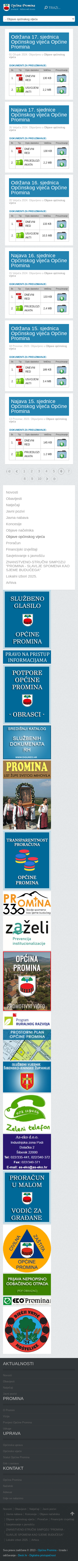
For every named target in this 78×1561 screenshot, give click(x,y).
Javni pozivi (10, 1393)
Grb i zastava (11, 1463)
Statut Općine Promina (16, 1457)
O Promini (9, 1410)
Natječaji (8, 1387)
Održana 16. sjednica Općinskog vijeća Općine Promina (39, 187)
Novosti (7, 1375)
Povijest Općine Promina (17, 1422)
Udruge (7, 1428)
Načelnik (8, 1486)
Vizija (6, 1416)
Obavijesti (9, 1381)
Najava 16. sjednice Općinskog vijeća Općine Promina (39, 260)
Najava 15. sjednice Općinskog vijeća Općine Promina (39, 406)
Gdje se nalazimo (13, 1498)
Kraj (54, 479)
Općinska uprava (13, 1445)
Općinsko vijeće (12, 1451)
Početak (6, 471)
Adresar (7, 1492)
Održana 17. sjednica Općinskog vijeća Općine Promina (39, 42)
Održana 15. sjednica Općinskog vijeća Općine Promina (39, 333)
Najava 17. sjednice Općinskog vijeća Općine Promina (39, 114)
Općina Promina (12, 1479)
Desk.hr (22, 1555)
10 (39, 478)
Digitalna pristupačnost (42, 1555)
